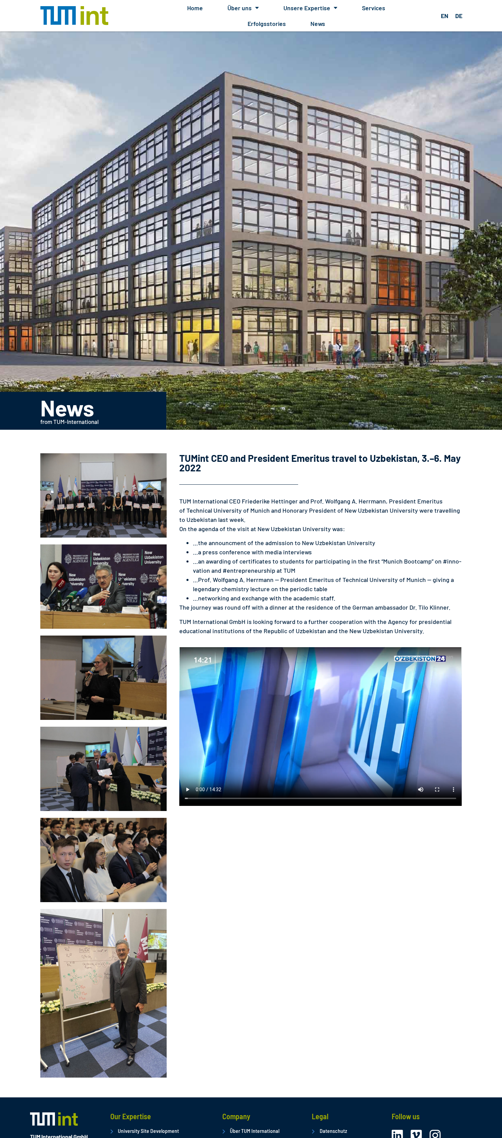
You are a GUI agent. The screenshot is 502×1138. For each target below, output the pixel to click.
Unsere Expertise (306, 8)
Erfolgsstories (267, 23)
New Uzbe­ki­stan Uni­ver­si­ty (381, 510)
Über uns (239, 8)
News (317, 23)
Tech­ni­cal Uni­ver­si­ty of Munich (228, 510)
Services (373, 8)
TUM (289, 570)
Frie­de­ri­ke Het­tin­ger (270, 501)
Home (195, 8)
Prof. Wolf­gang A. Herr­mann (348, 501)
